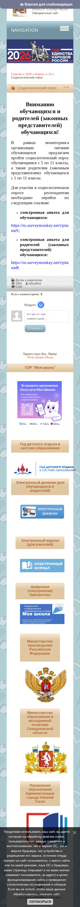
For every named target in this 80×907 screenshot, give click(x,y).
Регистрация (35, 357)
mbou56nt (34, 283)
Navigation (24, 30)
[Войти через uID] (41, 305)
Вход (49, 357)
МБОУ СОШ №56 (50, 8)
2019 (28, 74)
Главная (16, 74)
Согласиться (40, 901)
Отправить (35, 328)
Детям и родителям (29, 280)
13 (49, 74)
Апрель (40, 74)
